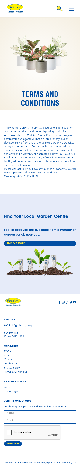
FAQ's (7, 351)
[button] (71, 8)
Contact (8, 359)
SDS (6, 355)
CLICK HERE (31, 176)
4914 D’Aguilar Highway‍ (18, 325)
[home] (17, 9)
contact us (18, 169)
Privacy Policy (12, 368)
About (8, 387)
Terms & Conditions (15, 372)
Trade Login (11, 391)
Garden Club (11, 363)
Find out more (16, 243)
